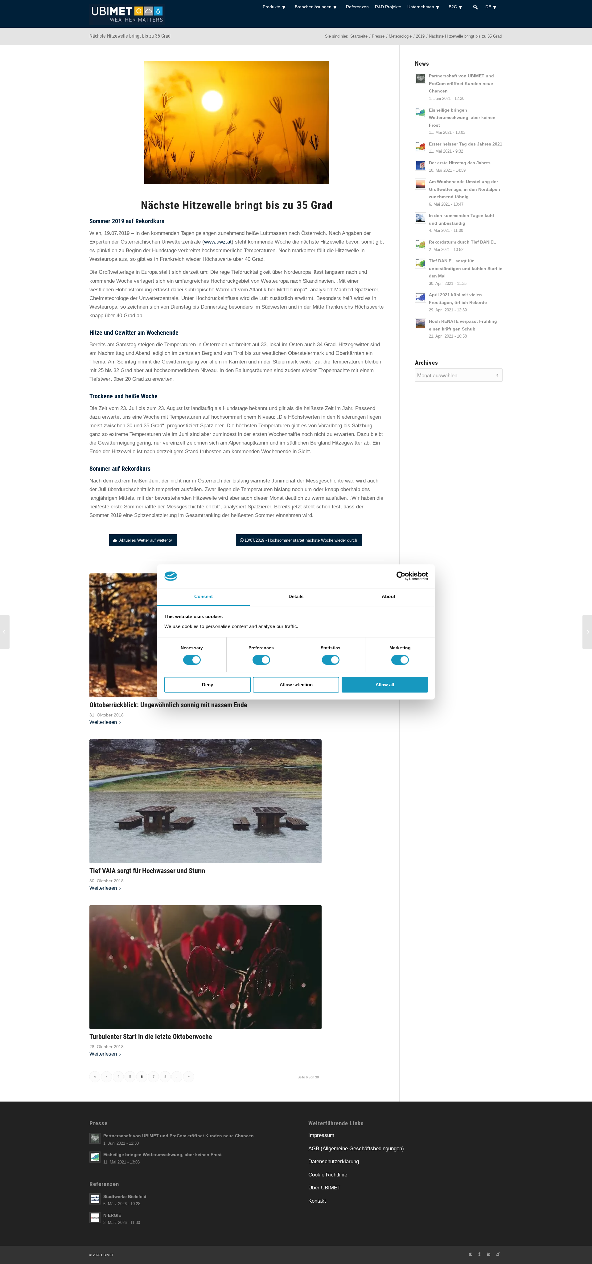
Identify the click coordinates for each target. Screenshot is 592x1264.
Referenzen (357, 6)
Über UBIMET (324, 1188)
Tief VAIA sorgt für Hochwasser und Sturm (147, 871)
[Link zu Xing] (498, 1253)
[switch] (261, 660)
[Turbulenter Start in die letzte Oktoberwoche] (205, 967)
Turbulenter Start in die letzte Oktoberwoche (150, 1036)
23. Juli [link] (128, 408)
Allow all (385, 684)
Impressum (321, 1135)
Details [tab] (296, 596)
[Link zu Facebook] (479, 1253)
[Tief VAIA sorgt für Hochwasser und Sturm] (205, 801)
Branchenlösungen (313, 6)
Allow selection (296, 684)
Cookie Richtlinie (327, 1175)
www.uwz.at (218, 242)
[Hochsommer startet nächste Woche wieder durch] (5, 632)
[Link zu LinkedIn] (488, 1253)
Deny (207, 684)
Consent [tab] (203, 596)
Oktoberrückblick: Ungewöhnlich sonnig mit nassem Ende (168, 705)
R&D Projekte (388, 6)
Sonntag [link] (126, 362)
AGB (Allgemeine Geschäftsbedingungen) (356, 1148)
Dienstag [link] (181, 307)
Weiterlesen (103, 722)
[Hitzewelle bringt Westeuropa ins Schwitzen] (587, 632)
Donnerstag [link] (214, 307)
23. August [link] (170, 408)
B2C (453, 6)
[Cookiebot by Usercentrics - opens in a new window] (401, 576)
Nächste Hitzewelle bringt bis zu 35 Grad (130, 36)
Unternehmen (420, 6)
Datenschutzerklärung (333, 1161)
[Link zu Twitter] (470, 1253)
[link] (218, 242)
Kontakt (317, 1201)
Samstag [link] (126, 344)
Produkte (271, 6)
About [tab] (388, 596)
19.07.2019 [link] (117, 233)
